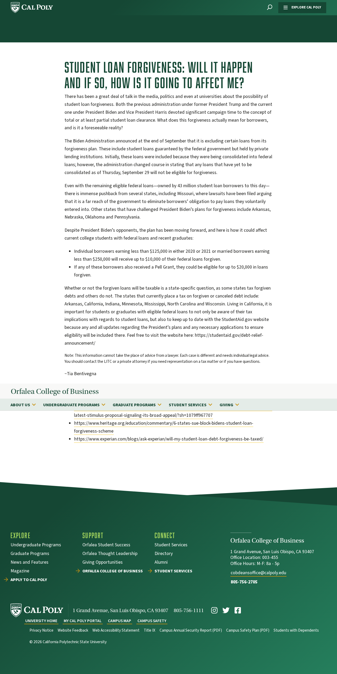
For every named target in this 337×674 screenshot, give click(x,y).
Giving (226, 405)
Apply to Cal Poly (29, 580)
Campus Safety (151, 621)
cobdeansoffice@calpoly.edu (258, 572)
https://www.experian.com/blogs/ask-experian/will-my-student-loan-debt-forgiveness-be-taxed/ (168, 439)
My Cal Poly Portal (83, 621)
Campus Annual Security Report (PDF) (191, 630)
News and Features (29, 563)
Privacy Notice (41, 630)
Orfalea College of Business (55, 392)
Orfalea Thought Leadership (109, 554)
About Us (20, 405)
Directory (164, 554)
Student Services (187, 405)
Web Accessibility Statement (116, 630)
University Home (41, 621)
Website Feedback (73, 630)
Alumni (161, 563)
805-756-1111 (189, 610)
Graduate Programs (134, 405)
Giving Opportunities (102, 563)
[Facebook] (237, 610)
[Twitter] (226, 610)
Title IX (149, 630)
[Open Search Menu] (269, 7)
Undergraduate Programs (71, 405)
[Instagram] (214, 610)
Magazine (20, 571)
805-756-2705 (244, 582)
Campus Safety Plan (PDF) (247, 630)
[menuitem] (26, 405)
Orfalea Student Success (106, 545)
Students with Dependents (296, 630)
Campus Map (119, 621)
